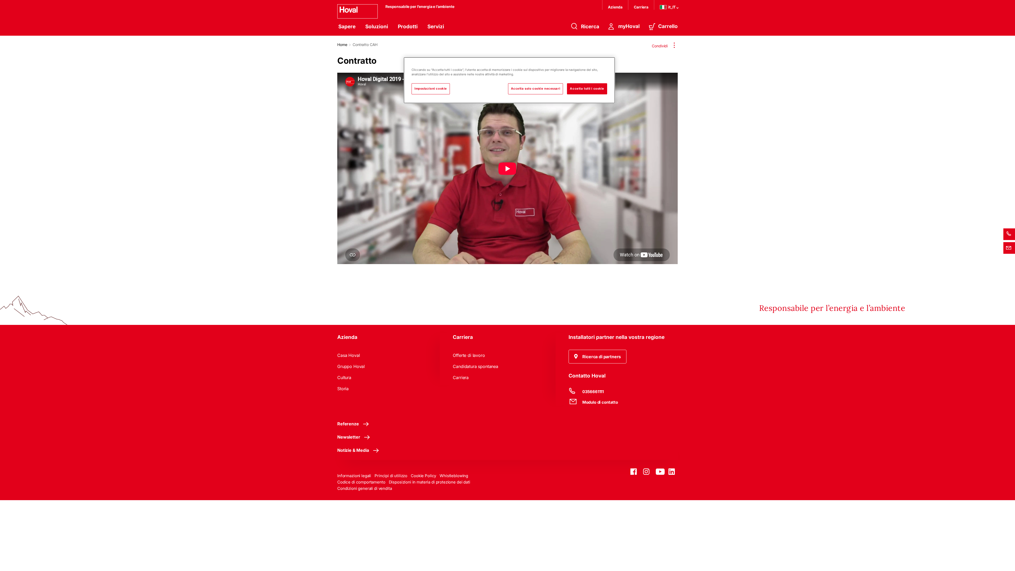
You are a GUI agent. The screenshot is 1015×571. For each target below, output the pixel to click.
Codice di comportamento (361, 482)
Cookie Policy (423, 475)
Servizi (435, 27)
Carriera (641, 7)
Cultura (344, 377)
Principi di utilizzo (391, 475)
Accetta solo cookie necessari (535, 88)
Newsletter (348, 437)
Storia (343, 388)
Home (342, 44)
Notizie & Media (353, 450)
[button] (598, 356)
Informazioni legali (354, 475)
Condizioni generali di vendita (364, 488)
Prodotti (408, 27)
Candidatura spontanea (475, 366)
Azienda (615, 7)
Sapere (347, 27)
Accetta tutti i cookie (587, 88)
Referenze (348, 423)
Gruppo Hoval (351, 366)
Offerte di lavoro (469, 355)
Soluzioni (376, 27)
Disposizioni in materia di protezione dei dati (429, 482)
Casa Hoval (348, 355)
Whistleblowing (454, 475)
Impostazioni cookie (430, 88)
